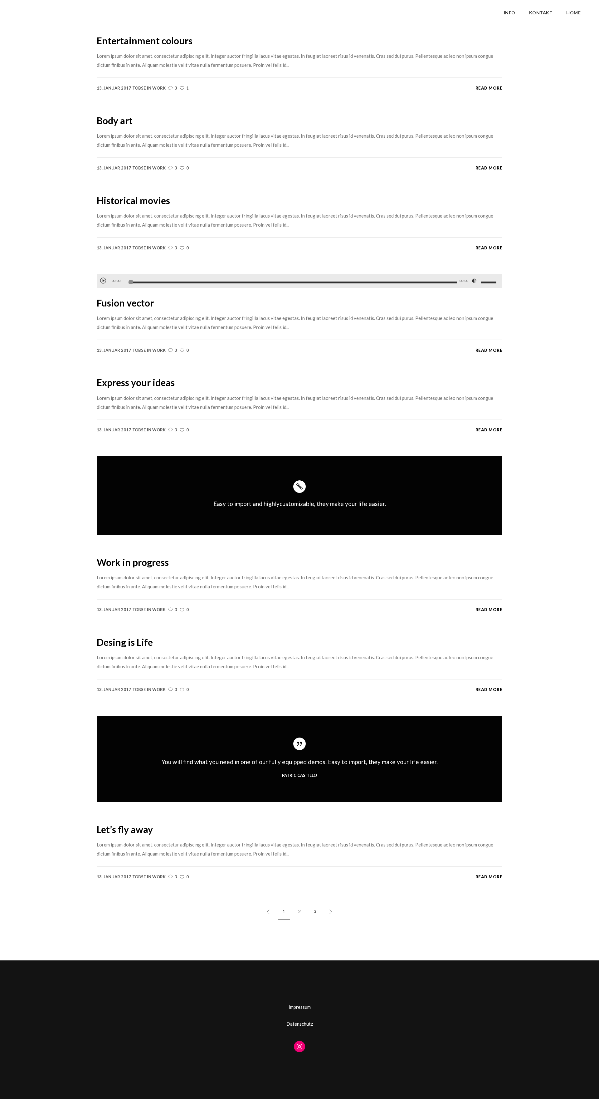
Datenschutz (299, 1024)
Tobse (139, 88)
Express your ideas (136, 382)
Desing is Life (125, 642)
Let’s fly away (125, 829)
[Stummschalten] (474, 281)
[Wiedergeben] (103, 280)
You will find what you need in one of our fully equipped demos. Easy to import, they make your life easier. (300, 761)
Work (159, 88)
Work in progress (133, 562)
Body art (115, 120)
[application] (299, 281)
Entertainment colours (144, 40)
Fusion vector (125, 302)
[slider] (489, 282)
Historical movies (133, 200)
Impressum (300, 1007)
